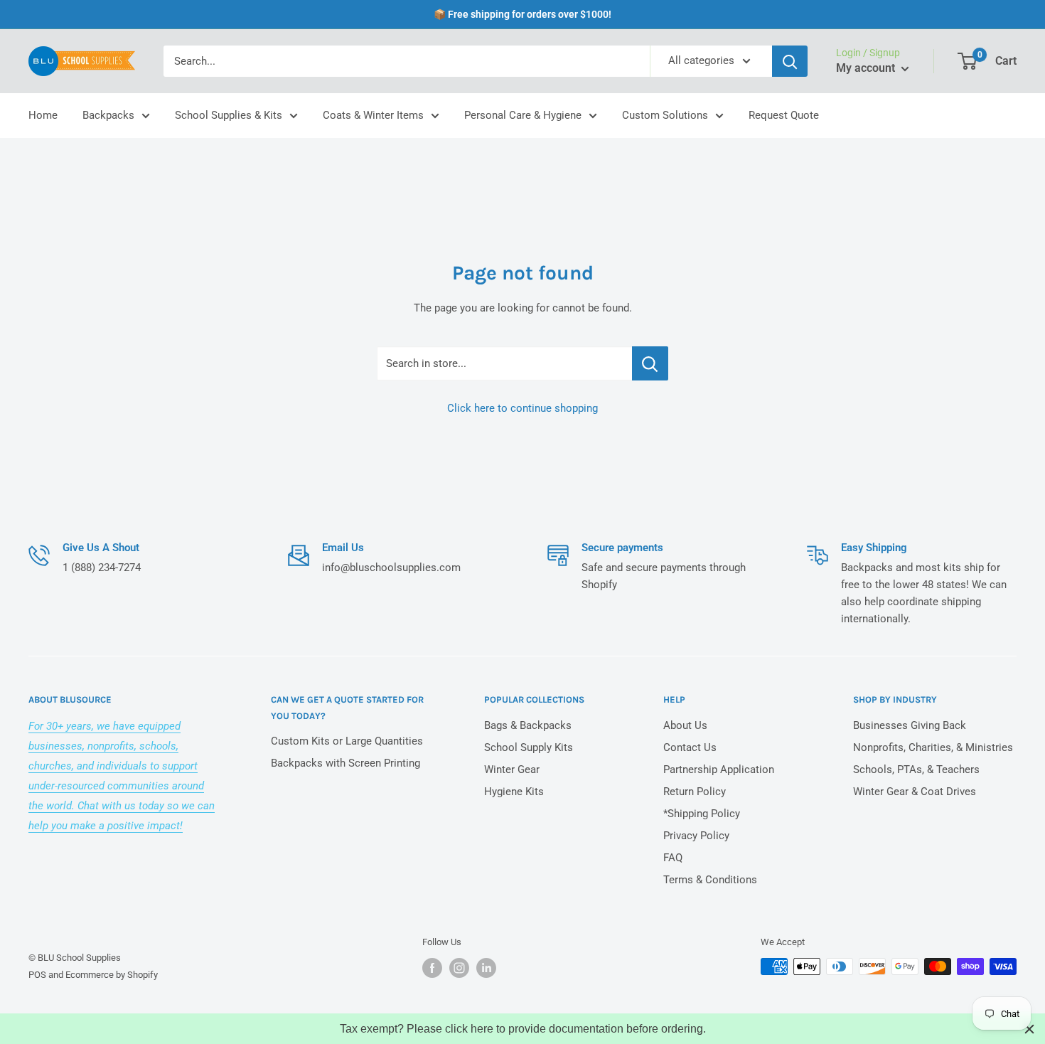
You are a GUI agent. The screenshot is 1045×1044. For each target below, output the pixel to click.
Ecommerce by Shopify (111, 974)
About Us (685, 725)
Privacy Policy (696, 835)
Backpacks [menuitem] (108, 115)
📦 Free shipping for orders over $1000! (522, 14)
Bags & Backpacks (528, 725)
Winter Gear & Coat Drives (914, 791)
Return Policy (694, 791)
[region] (522, 1028)
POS (37, 974)
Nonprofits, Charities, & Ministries (933, 747)
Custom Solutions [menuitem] (665, 115)
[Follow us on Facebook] (432, 968)
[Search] (790, 61)
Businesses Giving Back (909, 725)
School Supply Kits (528, 747)
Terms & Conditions (710, 879)
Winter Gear (512, 769)
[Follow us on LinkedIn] (486, 968)
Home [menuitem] (43, 115)
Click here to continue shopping (522, 408)
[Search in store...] (650, 363)
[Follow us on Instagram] (459, 968)
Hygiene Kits (514, 791)
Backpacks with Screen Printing (345, 763)
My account (867, 68)
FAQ (672, 857)
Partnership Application (718, 769)
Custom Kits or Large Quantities (347, 741)
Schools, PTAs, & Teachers (916, 769)
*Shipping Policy (701, 813)
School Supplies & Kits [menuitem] (228, 115)
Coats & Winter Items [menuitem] (373, 115)
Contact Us (690, 747)
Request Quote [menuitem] (784, 115)
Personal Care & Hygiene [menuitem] (523, 115)
